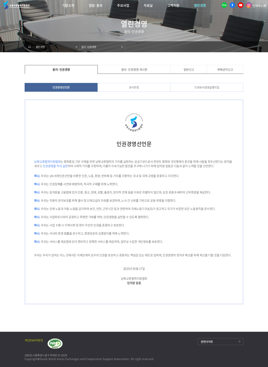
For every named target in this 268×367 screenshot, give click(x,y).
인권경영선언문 (61, 87)
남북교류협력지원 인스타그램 (249, 5)
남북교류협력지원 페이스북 (232, 5)
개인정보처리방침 (34, 340)
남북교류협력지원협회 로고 (16, 5)
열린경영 (200, 5)
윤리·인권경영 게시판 (134, 69)
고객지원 (173, 5)
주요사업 (123, 5)
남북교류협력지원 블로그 (224, 5)
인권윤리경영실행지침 (207, 87)
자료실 (148, 5)
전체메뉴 (258, 6)
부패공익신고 (225, 69)
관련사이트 (207, 342)
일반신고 (189, 69)
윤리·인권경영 (88, 47)
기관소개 (68, 5)
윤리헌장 (134, 87)
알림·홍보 (96, 5)
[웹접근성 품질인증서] (57, 343)
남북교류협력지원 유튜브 (240, 5)
